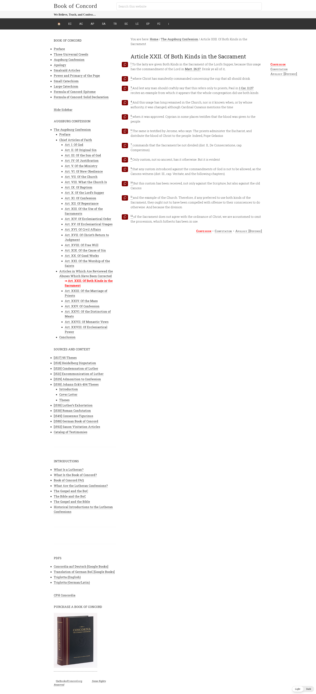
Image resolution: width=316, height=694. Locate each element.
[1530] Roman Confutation (72, 410)
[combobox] (189, 6)
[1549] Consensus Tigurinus (73, 416)
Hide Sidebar (63, 110)
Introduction (68, 389)
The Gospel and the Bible (72, 502)
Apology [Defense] (283, 74)
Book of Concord (75, 6)
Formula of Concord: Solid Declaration (81, 97)
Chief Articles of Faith (75, 140)
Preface (59, 49)
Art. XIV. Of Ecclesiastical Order (88, 219)
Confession (278, 64)
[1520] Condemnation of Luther (76, 368)
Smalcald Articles (67, 70)
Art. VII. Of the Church (81, 177)
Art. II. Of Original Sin (81, 150)
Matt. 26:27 (193, 69)
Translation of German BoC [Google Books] (84, 572)
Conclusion (67, 337)
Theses (64, 400)
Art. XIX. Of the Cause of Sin (85, 250)
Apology (60, 65)
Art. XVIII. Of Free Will (81, 245)
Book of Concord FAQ (69, 480)
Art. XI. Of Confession (80, 198)
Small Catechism (66, 81)
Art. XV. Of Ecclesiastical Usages (88, 224)
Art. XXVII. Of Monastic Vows (86, 322)
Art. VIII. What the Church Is (86, 182)
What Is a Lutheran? (68, 469)
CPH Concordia (64, 595)
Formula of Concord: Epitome (75, 92)
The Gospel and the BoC (71, 491)
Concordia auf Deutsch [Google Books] (81, 566)
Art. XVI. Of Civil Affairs (83, 229)
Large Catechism (66, 86)
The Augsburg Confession (72, 130)
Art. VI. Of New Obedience (84, 171)
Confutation (279, 69)
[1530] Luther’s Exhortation (73, 405)
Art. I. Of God (74, 145)
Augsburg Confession (69, 60)
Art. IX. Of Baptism (78, 187)
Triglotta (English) (67, 577)
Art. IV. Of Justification (82, 160)
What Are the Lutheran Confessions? (81, 486)
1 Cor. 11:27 (246, 88)
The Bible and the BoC (70, 496)
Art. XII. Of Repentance (82, 203)
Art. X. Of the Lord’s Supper (84, 193)
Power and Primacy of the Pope (77, 75)
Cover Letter (68, 394)
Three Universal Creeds (71, 54)
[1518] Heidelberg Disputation (75, 363)
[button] (303, 689)
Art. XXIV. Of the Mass (81, 301)
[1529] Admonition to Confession (77, 379)
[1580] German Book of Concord (76, 421)
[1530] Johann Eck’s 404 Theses (76, 384)
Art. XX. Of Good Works (82, 256)
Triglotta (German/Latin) (72, 582)
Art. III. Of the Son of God (83, 155)
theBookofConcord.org (69, 681)
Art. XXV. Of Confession (82, 306)
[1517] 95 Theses (65, 358)
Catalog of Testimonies (70, 432)
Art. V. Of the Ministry (81, 166)
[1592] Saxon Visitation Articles (77, 427)
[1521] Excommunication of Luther (79, 374)
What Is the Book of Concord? (75, 475)
